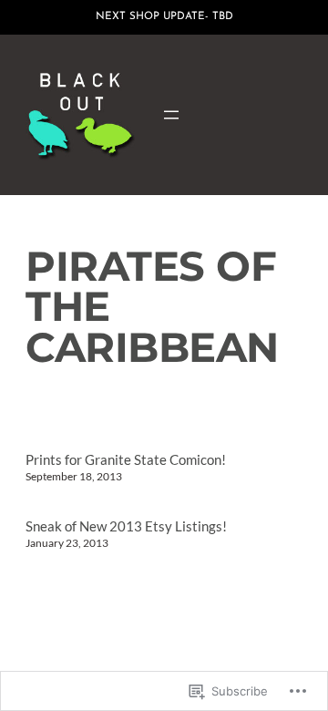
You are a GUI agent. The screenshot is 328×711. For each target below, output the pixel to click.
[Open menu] (171, 115)
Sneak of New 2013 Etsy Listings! (126, 526)
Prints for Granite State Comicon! (126, 460)
